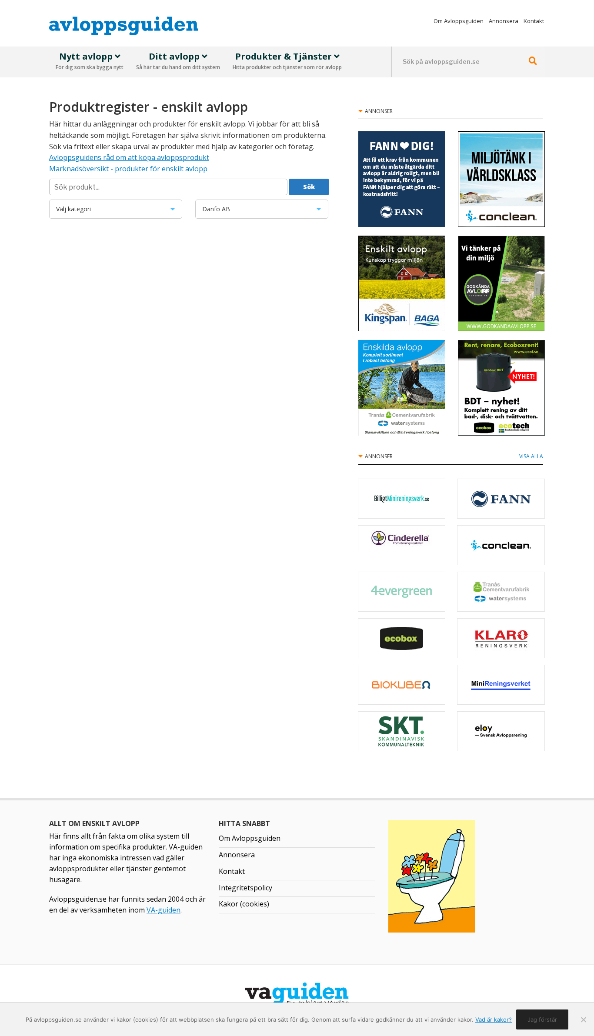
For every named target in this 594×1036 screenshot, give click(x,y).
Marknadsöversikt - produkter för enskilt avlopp (128, 168)
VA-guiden (163, 910)
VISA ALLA (531, 456)
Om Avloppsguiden (459, 21)
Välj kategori (100, 212)
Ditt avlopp (178, 60)
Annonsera (503, 21)
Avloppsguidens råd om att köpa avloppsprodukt (129, 157)
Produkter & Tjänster (287, 60)
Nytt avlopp (89, 60)
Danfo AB (248, 212)
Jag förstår (542, 1019)
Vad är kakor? (493, 1019)
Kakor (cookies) (244, 904)
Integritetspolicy (245, 888)
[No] (583, 1019)
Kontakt (534, 21)
